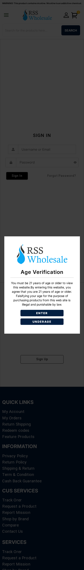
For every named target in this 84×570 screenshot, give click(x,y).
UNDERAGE (42, 321)
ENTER (42, 313)
